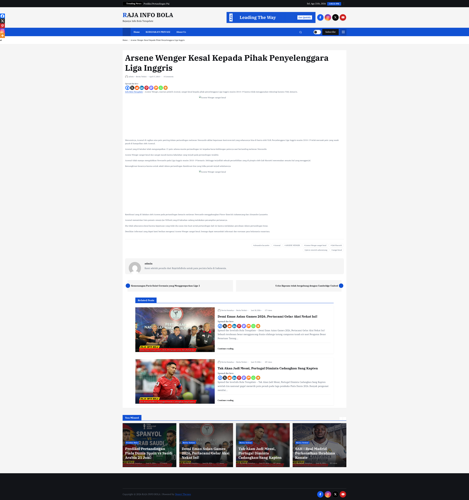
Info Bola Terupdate (134, 91)
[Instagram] (2, 30)
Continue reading (226, 349)
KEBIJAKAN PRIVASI (158, 32)
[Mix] (156, 88)
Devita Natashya (227, 310)
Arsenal (277, 245)
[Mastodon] (151, 88)
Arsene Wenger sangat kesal (315, 245)
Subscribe (330, 31)
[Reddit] (137, 88)
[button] (341, 418)
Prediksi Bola (132, 443)
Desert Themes (183, 494)
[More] (165, 88)
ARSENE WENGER (293, 245)
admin (131, 76)
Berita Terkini (141, 76)
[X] (132, 88)
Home (137, 32)
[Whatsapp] (161, 88)
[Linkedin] (142, 88)
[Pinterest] (146, 88)
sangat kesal (337, 250)
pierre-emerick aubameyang (316, 250)
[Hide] (1, 40)
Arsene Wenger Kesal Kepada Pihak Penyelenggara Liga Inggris (158, 40)
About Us (181, 32)
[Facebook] (127, 88)
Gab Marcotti (337, 245)
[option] (149, 445)
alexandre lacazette (261, 245)
